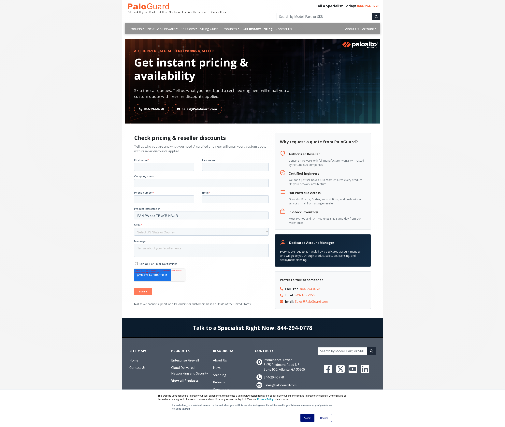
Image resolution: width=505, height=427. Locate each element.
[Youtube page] (353, 369)
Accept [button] (307, 418)
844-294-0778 (368, 6)
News (217, 367)
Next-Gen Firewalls (161, 29)
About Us (352, 29)
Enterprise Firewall (185, 360)
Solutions (188, 29)
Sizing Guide (209, 29)
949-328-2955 (305, 295)
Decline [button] (324, 418)
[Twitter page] (340, 369)
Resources (229, 29)
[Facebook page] (328, 369)
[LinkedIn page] (365, 369)
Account (368, 29)
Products (135, 29)
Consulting (221, 389)
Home (133, 360)
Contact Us (284, 29)
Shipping (219, 375)
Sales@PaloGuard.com (199, 109)
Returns (219, 382)
